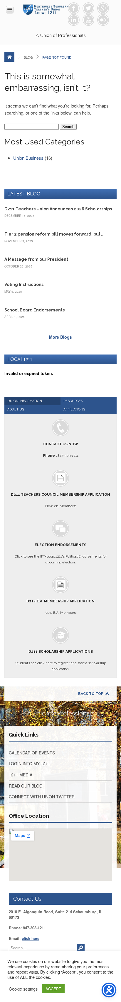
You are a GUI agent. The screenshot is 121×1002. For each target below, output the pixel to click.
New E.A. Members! (60, 607)
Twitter (88, 8)
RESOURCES (73, 401)
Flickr (103, 20)
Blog (28, 57)
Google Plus (103, 8)
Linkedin (73, 20)
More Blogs (60, 337)
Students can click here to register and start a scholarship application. (60, 660)
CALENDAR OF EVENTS (32, 753)
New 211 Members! (60, 500)
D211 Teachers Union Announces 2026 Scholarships (58, 209)
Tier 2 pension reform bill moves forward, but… (53, 234)
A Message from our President (36, 259)
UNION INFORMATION (24, 401)
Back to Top (90, 694)
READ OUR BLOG (26, 786)
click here (30, 938)
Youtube (88, 20)
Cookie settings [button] (23, 988)
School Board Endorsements (34, 310)
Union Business (28, 158)
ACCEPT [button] (53, 988)
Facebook (73, 8)
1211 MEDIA (20, 775)
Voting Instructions (23, 284)
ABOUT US (15, 409)
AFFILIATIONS (74, 409)
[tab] (32, 401)
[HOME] (9, 57)
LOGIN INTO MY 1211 (29, 763)
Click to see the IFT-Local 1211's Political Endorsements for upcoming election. (61, 553)
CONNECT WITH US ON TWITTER (42, 797)
